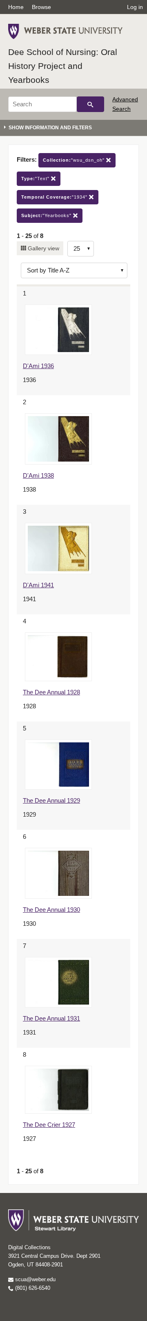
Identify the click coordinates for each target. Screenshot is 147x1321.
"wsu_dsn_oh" (74, 160)
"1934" (55, 197)
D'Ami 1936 (38, 365)
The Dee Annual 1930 (51, 909)
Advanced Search (125, 104)
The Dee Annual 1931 (51, 1018)
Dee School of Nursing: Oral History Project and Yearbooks (62, 65)
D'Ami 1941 (38, 585)
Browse (41, 7)
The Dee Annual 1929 (51, 800)
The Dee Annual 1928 (51, 692)
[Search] (90, 104)
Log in (135, 7)
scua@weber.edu (34, 1279)
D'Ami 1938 (38, 475)
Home (16, 7)
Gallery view (42, 248)
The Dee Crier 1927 (49, 1124)
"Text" (36, 178)
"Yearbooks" (47, 215)
